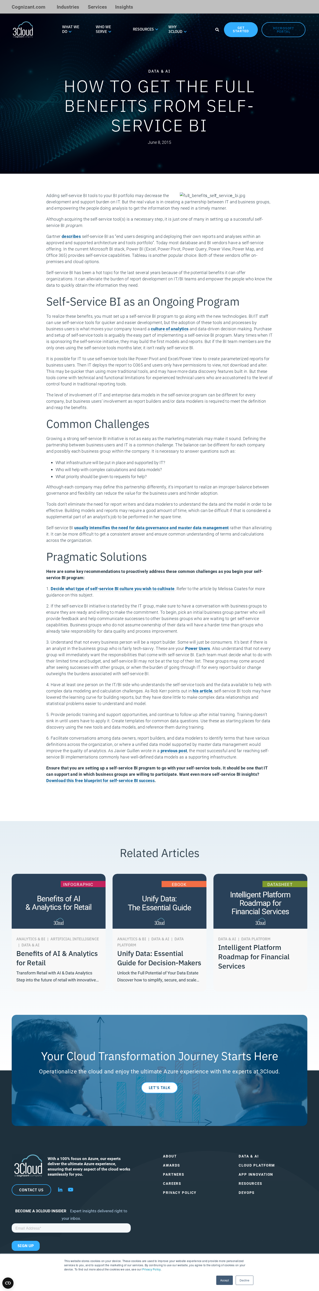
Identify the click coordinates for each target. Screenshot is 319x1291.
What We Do (70, 29)
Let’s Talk (159, 1087)
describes (71, 236)
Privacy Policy (151, 1269)
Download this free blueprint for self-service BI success (100, 780)
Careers (172, 1183)
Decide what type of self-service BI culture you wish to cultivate (112, 588)
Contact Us (31, 1189)
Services (97, 6)
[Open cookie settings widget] (8, 1283)
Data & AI (249, 1156)
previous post (174, 750)
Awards (171, 1165)
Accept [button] (224, 1280)
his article (202, 691)
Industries (68, 6)
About (170, 1156)
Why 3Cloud (175, 29)
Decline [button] (244, 1280)
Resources (143, 29)
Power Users (197, 648)
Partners (173, 1174)
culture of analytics (169, 329)
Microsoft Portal (283, 30)
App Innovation (256, 1174)
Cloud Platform (257, 1165)
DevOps (247, 1192)
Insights (124, 6)
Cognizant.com (28, 6)
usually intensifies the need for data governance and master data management (151, 527)
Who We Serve (103, 29)
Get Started (241, 29)
